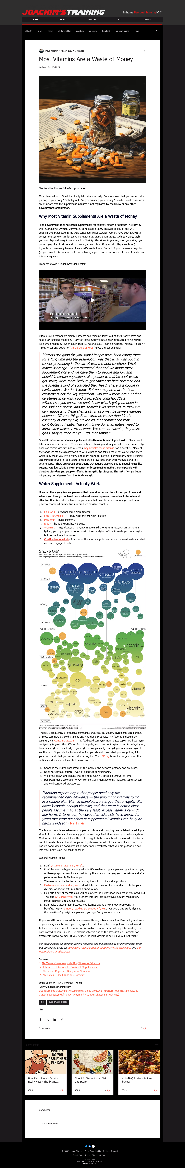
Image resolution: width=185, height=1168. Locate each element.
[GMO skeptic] (139, 1062)
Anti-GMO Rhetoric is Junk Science (137, 1080)
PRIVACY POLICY (89, 1163)
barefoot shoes (122, 31)
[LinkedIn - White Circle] (93, 1146)
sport (50, 31)
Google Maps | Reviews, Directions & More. (89, 1155)
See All (157, 1045)
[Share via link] (61, 1019)
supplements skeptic (58, 1002)
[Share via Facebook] (40, 1019)
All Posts (28, 31)
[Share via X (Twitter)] (47, 1019)
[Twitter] (86, 1146)
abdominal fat (64, 31)
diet (42, 1002)
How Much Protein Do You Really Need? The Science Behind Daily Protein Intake (43, 1080)
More (137, 31)
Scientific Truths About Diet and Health (90, 1080)
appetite (93, 31)
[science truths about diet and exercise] (92, 1062)
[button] (156, 31)
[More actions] (144, 51)
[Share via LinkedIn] (54, 1019)
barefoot (106, 31)
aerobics (80, 31)
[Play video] (92, 300)
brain (40, 31)
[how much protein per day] (45, 1062)
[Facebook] (89, 1146)
